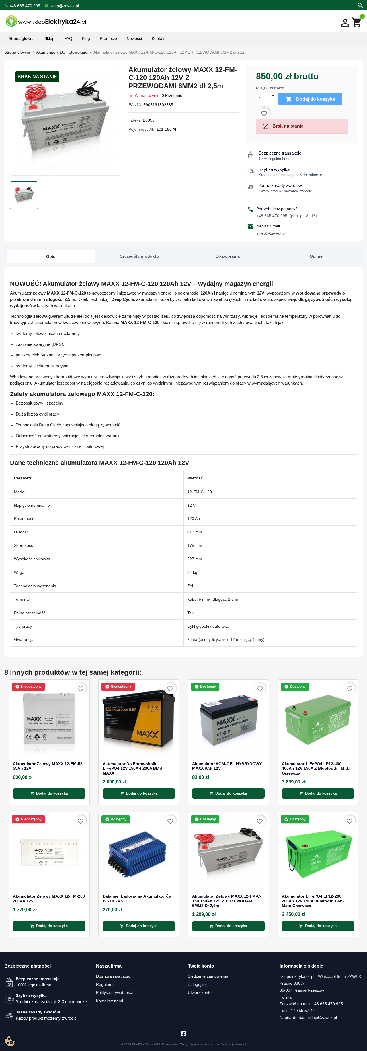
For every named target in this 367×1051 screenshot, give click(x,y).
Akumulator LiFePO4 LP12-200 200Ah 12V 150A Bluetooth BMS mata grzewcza (313, 901)
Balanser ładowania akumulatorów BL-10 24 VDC (137, 898)
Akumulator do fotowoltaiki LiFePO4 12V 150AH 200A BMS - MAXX (134, 768)
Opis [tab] (50, 256)
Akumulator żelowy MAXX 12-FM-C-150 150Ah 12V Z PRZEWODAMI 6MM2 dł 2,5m (226, 901)
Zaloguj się (198, 984)
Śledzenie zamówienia (208, 976)
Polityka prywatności (114, 992)
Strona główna (22, 38)
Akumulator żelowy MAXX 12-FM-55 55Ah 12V (48, 766)
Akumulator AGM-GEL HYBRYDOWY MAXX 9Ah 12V (227, 766)
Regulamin (106, 984)
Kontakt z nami (109, 1001)
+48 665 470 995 (286, 215)
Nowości (134, 38)
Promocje (108, 38)
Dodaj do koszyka (310, 99)
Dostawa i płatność (113, 976)
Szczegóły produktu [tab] (139, 256)
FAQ (68, 38)
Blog (86, 38)
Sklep (49, 38)
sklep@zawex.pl (271, 233)
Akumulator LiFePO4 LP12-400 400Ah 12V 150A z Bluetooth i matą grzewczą (316, 768)
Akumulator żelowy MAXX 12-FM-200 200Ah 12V (49, 898)
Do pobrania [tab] (228, 256)
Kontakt (158, 38)
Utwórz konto (200, 992)
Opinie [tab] (316, 256)
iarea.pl (241, 1044)
